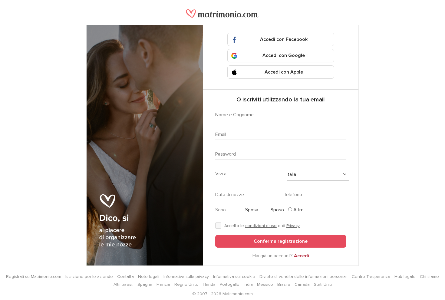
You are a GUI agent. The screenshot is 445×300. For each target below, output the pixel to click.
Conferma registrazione (281, 241)
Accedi (301, 256)
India (248, 284)
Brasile (283, 284)
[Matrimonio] (222, 17)
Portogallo (229, 284)
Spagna (144, 284)
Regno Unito (186, 284)
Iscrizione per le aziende (89, 276)
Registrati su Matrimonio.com (33, 276)
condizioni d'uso (261, 225)
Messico (265, 284)
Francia (163, 284)
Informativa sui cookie (234, 276)
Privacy (293, 225)
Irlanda (209, 284)
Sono (220, 210)
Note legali (148, 276)
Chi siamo (429, 276)
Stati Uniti (323, 284)
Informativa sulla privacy (186, 276)
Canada (302, 284)
